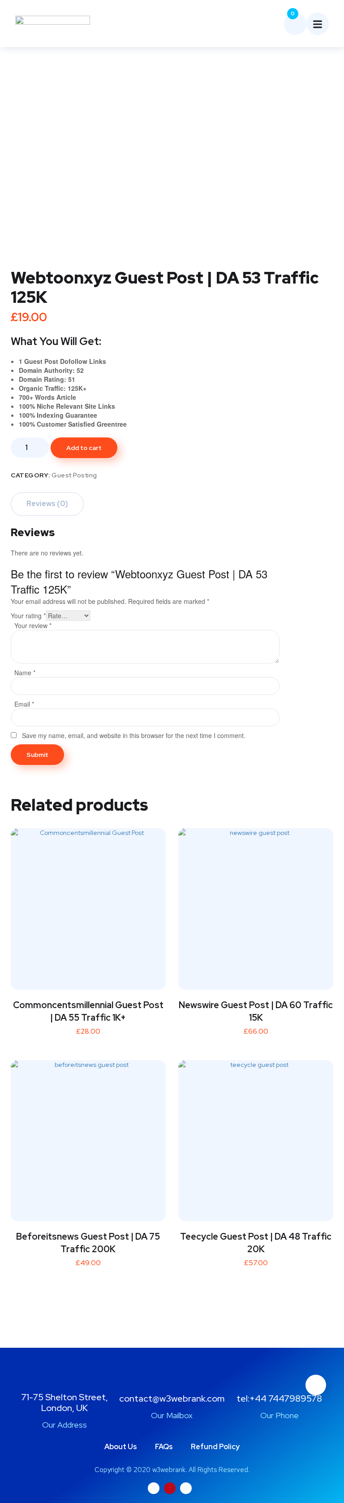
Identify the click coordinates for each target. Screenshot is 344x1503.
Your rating (28, 615)
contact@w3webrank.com (171, 1398)
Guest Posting (74, 475)
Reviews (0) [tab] (47, 503)
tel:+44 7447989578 (279, 1398)
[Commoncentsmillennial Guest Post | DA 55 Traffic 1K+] (88, 905)
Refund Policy (215, 1446)
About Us (120, 1446)
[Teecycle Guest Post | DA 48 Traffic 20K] (255, 1137)
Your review (33, 625)
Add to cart (84, 448)
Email (24, 703)
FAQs (164, 1446)
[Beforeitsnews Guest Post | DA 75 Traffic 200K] (88, 1137)
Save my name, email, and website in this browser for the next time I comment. (133, 735)
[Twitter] (153, 1488)
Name (24, 672)
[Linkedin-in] (186, 1488)
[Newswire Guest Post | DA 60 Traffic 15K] (255, 905)
